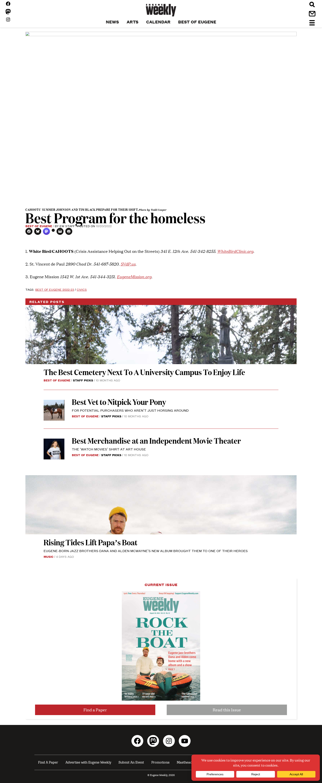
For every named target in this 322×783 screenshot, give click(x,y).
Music (48, 556)
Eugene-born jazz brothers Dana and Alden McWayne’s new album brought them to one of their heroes (146, 550)
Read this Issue (227, 709)
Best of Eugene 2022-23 (54, 289)
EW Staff (67, 226)
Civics (82, 289)
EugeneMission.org (134, 276)
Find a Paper (95, 709)
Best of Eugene (38, 226)
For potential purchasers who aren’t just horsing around (130, 410)
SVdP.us (127, 264)
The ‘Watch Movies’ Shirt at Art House (109, 449)
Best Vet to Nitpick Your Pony (119, 401)
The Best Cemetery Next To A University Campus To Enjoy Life (144, 371)
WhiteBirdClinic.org (235, 251)
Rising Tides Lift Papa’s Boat (90, 542)
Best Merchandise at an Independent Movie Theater (156, 440)
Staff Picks (83, 380)
